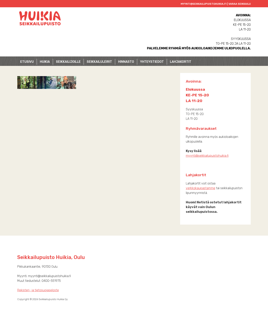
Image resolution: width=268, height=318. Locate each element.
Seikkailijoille (68, 62)
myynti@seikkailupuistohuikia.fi (207, 156)
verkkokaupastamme (200, 188)
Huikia (45, 62)
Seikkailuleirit (99, 62)
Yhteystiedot (152, 62)
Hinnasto (126, 62)
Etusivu (27, 62)
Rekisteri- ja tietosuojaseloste (38, 290)
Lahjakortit (180, 62)
